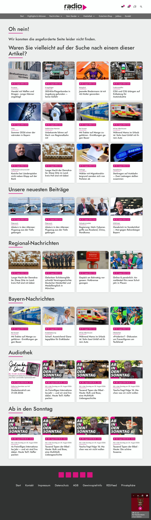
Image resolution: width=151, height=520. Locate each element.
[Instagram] (19, 6)
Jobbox (118, 16)
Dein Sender (71, 16)
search (141, 6)
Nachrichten (54, 16)
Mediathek (87, 16)
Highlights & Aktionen (36, 16)
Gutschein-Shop (105, 16)
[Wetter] (135, 6)
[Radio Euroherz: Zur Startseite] (75, 6)
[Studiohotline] (28, 6)
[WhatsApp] (10, 6)
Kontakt (128, 16)
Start (22, 16)
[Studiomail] (24, 6)
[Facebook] (15, 6)
